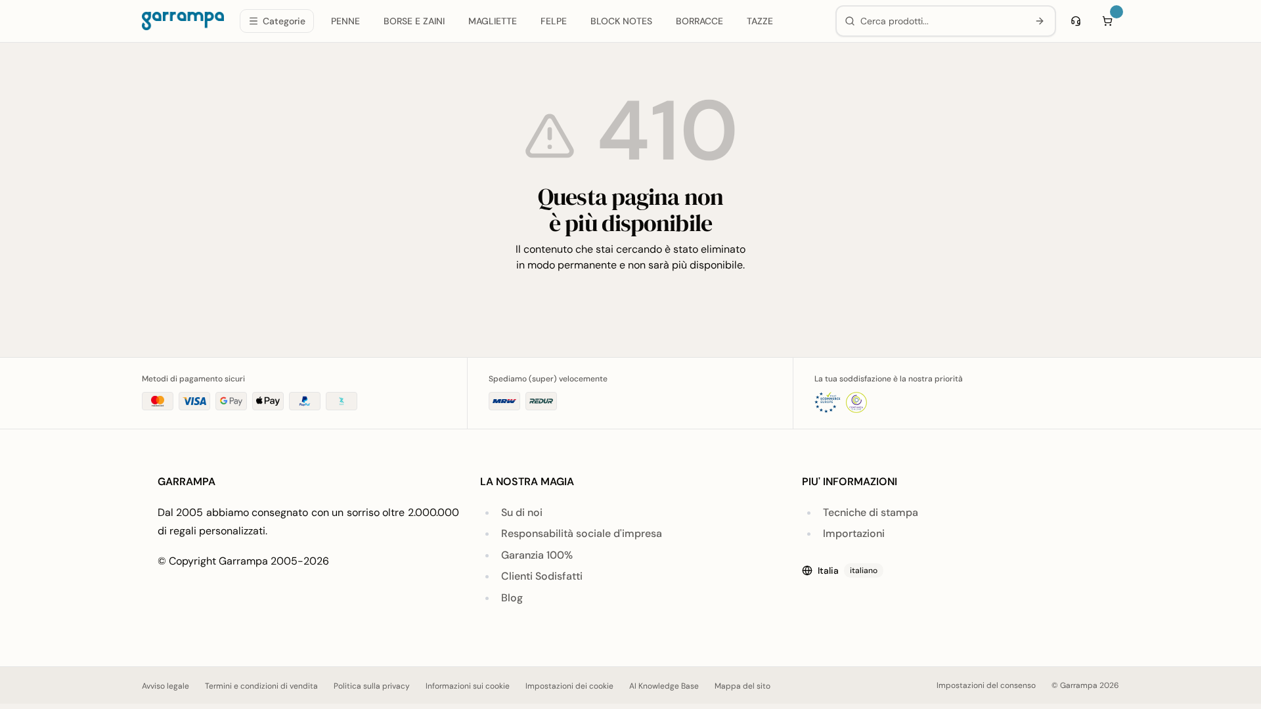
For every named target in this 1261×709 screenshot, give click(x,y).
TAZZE (760, 21)
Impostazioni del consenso (986, 685)
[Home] (183, 21)
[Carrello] (1107, 21)
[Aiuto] (1076, 21)
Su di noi (521, 512)
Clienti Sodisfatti (542, 576)
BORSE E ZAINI (414, 21)
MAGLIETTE (492, 21)
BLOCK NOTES (621, 21)
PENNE (345, 21)
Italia (847, 570)
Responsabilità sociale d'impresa (581, 533)
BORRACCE (699, 21)
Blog (512, 598)
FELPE (554, 21)
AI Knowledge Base (664, 686)
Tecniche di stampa (870, 512)
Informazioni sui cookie (468, 686)
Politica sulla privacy (372, 686)
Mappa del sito (742, 686)
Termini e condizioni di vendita (261, 686)
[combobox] (941, 21)
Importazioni (854, 533)
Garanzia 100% (537, 555)
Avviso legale (165, 686)
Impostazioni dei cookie (569, 686)
